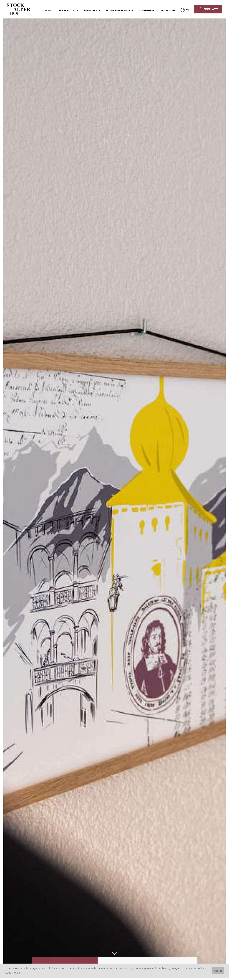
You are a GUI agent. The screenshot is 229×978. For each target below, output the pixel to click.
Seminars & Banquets (119, 10)
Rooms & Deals (68, 10)
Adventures (146, 10)
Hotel (49, 10)
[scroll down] (114, 953)
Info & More (168, 10)
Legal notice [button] (12, 972)
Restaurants (92, 10)
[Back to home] (18, 9)
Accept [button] (218, 970)
